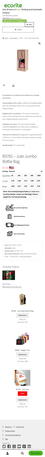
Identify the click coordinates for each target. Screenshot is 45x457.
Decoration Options (21, 208)
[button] (39, 43)
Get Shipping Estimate (21, 225)
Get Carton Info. (19, 234)
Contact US (20, 427)
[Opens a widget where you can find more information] (35, 453)
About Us (8, 427)
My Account (7, 453)
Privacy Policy (10, 431)
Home (6, 38)
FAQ (6, 439)
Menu (20, 30)
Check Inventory (19, 216)
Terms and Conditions (13, 435)
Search (22, 453)
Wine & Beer (14, 38)
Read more (22, 315)
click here (6, 18)
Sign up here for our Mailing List (14, 21)
